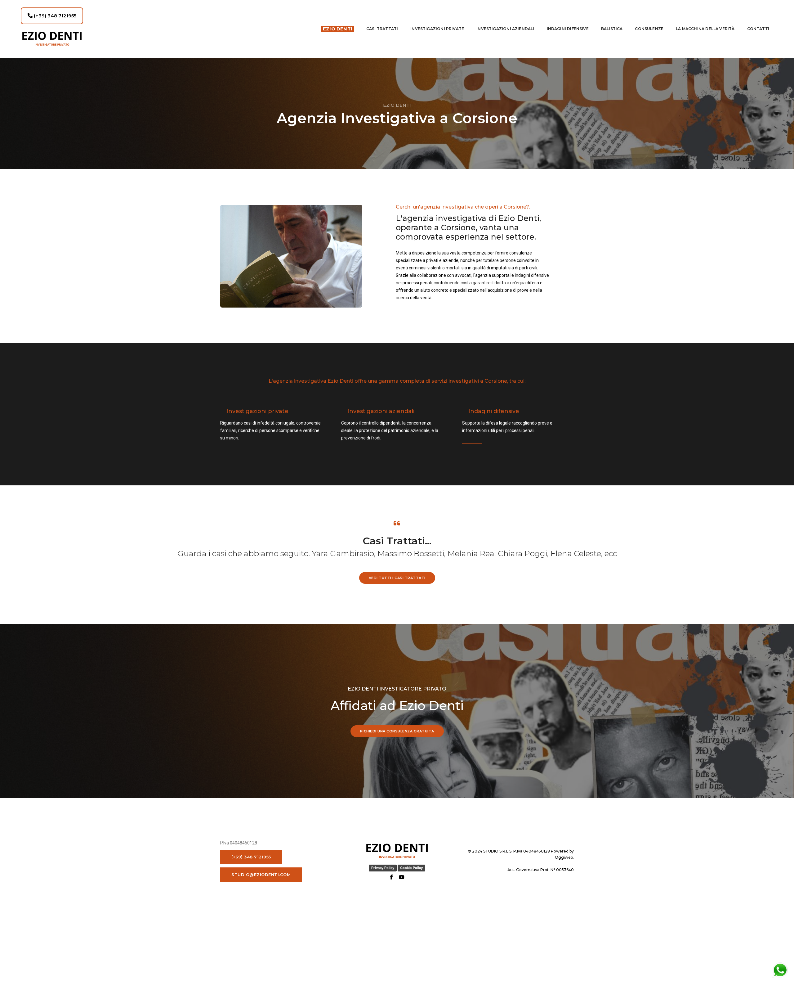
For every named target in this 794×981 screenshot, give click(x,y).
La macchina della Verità (705, 28)
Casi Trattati (382, 28)
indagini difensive (568, 28)
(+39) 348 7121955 (54, 16)
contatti (758, 28)
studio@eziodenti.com (261, 874)
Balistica (612, 28)
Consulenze (649, 28)
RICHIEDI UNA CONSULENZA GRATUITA (397, 731)
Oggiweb (564, 857)
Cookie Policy (411, 868)
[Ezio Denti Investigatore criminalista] (89, 38)
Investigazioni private (437, 28)
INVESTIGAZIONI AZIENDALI (505, 28)
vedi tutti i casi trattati (397, 578)
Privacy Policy (382, 868)
